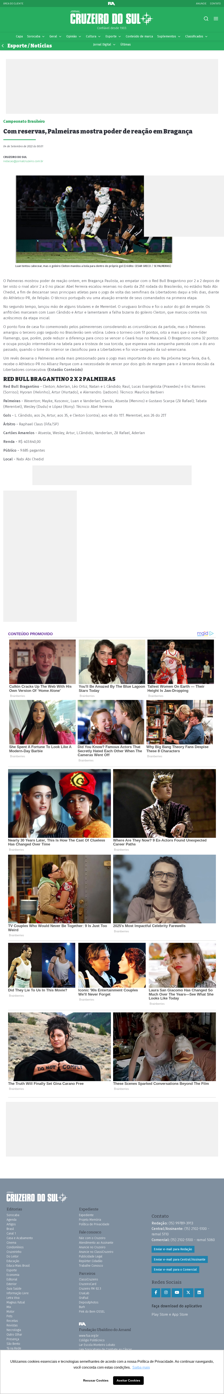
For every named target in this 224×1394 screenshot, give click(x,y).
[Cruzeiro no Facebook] (156, 1292)
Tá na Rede (14, 1348)
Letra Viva (13, 1298)
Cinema (11, 1243)
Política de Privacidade (94, 1224)
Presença (13, 1339)
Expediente (86, 1215)
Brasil (10, 1229)
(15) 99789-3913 (181, 1223)
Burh (82, 1307)
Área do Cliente (13, 3)
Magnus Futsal (16, 1302)
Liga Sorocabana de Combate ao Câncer (105, 1349)
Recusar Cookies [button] (95, 1380)
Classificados (194, 36)
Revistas (12, 1325)
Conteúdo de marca (139, 36)
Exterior (12, 1284)
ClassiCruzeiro (88, 1279)
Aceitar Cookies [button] (128, 1380)
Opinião (71, 36)
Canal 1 (11, 1233)
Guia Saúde (14, 1289)
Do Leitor (13, 1256)
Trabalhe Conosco (91, 1266)
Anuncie (201, 3)
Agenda (11, 1220)
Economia (13, 1275)
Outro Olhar (14, 1334)
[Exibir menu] (216, 19)
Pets (9, 1316)
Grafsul (83, 1298)
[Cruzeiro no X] (188, 1292)
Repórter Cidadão (90, 1261)
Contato (215, 3)
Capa (19, 36)
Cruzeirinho (14, 1252)
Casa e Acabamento (20, 1238)
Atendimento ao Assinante (96, 1243)
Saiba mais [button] (141, 1367)
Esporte (111, 36)
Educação (13, 1261)
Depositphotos (88, 1302)
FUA (82, 1323)
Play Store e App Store (170, 1314)
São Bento (13, 1344)
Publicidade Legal (90, 1256)
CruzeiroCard (87, 1284)
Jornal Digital (102, 44)
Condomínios (15, 1247)
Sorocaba (33, 36)
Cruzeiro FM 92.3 (90, 1289)
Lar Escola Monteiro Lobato (97, 1345)
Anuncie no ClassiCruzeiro (96, 1252)
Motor (10, 1311)
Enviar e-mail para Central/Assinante (179, 1259)
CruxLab (84, 1293)
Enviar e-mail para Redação (173, 1249)
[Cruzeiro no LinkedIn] (199, 1292)
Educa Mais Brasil (18, 1266)
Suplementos (166, 36)
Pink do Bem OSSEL (92, 1311)
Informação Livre (18, 1293)
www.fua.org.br (89, 1336)
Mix (9, 1307)
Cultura (91, 36)
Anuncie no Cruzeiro (92, 1247)
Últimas (125, 44)
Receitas (12, 1321)
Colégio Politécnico (92, 1340)
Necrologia (14, 1330)
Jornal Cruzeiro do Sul (112, 18)
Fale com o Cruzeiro (92, 1238)
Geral (53, 36)
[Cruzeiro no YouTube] (177, 1292)
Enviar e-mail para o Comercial (175, 1269)
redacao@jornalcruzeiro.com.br (23, 161)
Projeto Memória (90, 1220)
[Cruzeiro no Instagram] (166, 1292)
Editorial (12, 1279)
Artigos (11, 1224)
